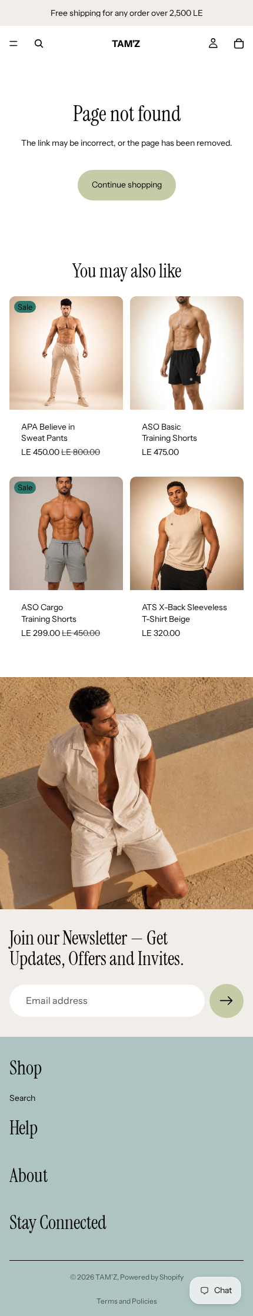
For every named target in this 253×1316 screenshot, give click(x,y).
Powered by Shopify (152, 1277)
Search (22, 1097)
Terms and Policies (126, 1301)
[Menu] (13, 43)
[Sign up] (226, 1001)
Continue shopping (127, 184)
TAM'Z (106, 1277)
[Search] (39, 43)
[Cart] (239, 43)
